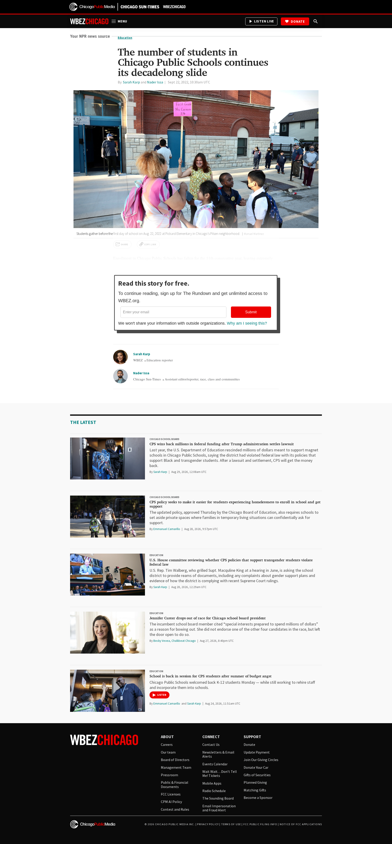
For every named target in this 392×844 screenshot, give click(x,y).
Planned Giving (255, 782)
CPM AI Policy (171, 802)
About (167, 737)
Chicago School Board (164, 439)
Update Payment (257, 752)
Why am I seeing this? (247, 323)
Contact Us (211, 744)
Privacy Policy (208, 824)
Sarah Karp (141, 354)
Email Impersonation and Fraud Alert (219, 808)
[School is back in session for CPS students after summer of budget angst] (107, 691)
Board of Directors (175, 760)
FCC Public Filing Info (260, 824)
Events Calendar (215, 764)
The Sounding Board (218, 798)
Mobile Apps (211, 783)
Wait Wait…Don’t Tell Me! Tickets (219, 773)
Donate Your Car (256, 767)
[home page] (92, 7)
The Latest (83, 422)
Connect (211, 737)
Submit (251, 312)
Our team (168, 752)
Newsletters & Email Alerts (218, 754)
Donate (298, 21)
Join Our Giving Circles (261, 760)
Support (252, 737)
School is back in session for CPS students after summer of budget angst (210, 676)
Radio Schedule (214, 791)
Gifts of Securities (257, 775)
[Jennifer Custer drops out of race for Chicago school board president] (107, 633)
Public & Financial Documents (174, 784)
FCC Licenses (171, 794)
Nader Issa (141, 373)
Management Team (176, 767)
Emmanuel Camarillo (167, 529)
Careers (167, 744)
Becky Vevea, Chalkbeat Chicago (174, 641)
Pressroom (169, 775)
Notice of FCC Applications (301, 824)
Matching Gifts (255, 790)
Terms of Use (231, 824)
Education (156, 555)
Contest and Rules (175, 809)
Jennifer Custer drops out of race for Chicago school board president (207, 618)
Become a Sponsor (258, 797)
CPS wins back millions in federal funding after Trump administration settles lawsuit (221, 444)
